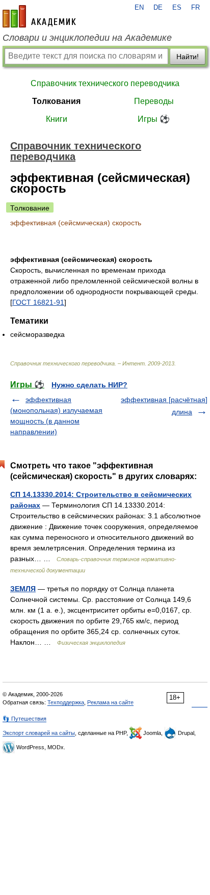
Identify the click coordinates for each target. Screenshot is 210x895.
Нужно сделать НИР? (89, 385)
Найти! (187, 56)
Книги (56, 119)
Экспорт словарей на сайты (39, 733)
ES (176, 7)
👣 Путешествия (24, 719)
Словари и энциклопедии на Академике (87, 38)
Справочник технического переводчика (105, 83)
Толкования (56, 101)
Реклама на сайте (110, 702)
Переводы (154, 101)
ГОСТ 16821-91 (38, 302)
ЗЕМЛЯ (23, 589)
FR (195, 7)
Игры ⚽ (154, 119)
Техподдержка (65, 702)
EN (139, 7)
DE (158, 7)
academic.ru (39, 16)
